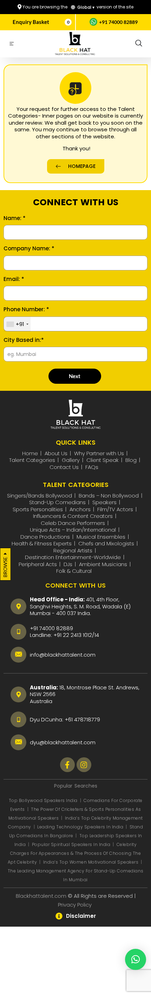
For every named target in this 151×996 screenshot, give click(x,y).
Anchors (80, 509)
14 (96, 635)
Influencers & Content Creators (73, 516)
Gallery (71, 460)
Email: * (14, 279)
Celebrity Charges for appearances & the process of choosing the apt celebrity (74, 853)
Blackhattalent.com (41, 896)
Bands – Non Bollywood (109, 495)
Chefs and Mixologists (106, 543)
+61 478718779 (82, 719)
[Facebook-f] (67, 764)
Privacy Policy (75, 904)
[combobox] (17, 324)
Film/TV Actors (115, 509)
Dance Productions (45, 536)
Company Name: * (29, 248)
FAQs (91, 467)
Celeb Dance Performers (73, 523)
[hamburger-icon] (11, 45)
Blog (131, 460)
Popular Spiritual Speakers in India (71, 844)
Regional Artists (72, 550)
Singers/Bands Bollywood (39, 495)
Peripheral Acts (38, 564)
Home (30, 453)
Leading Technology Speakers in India (81, 827)
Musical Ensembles (101, 536)
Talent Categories (32, 460)
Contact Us (64, 467)
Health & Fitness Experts (42, 543)
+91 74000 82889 (118, 22)
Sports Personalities (38, 509)
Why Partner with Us (99, 453)
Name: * (15, 218)
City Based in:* (24, 340)
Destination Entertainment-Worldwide (73, 557)
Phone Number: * (26, 309)
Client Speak (102, 460)
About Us (56, 453)
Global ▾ (85, 7)
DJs (68, 564)
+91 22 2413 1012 (72, 635)
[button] (139, 44)
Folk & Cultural (74, 571)
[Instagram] (84, 764)
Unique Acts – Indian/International (73, 529)
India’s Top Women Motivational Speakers (91, 862)
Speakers (104, 502)
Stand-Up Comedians (57, 502)
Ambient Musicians (103, 564)
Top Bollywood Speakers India (43, 800)
